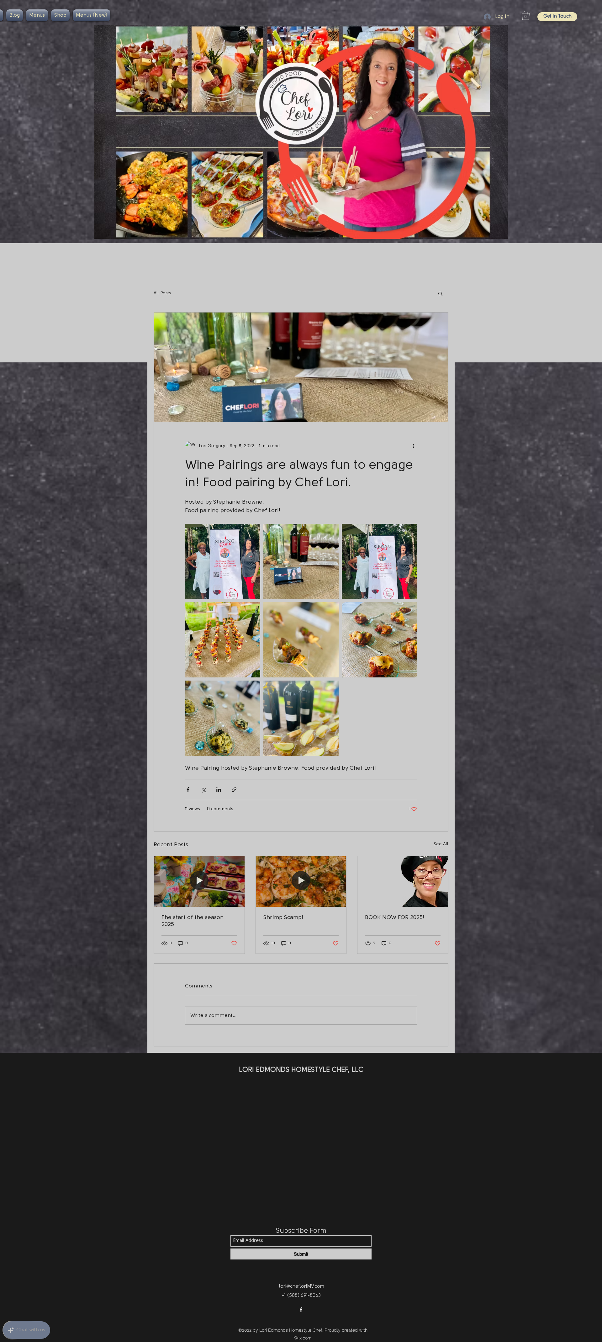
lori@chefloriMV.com (301, 1286)
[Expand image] (222, 561)
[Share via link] (234, 790)
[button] (526, 15)
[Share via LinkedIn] (219, 790)
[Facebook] (301, 1310)
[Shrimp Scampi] (301, 881)
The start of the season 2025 (192, 921)
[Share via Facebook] (188, 790)
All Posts (162, 293)
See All (441, 844)
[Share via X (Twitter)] (203, 790)
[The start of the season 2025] (199, 881)
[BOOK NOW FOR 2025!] (402, 881)
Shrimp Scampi (283, 918)
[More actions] (413, 446)
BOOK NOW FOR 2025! (394, 918)
